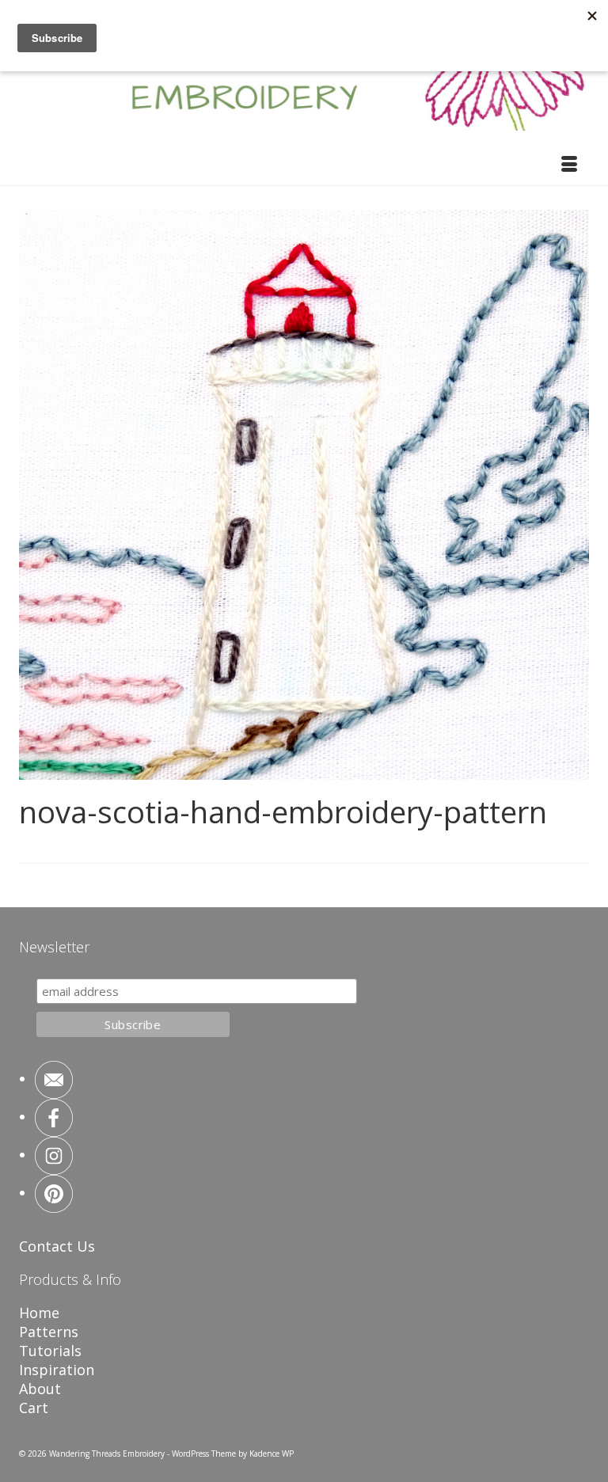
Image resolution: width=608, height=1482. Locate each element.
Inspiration (56, 1369)
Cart (33, 1407)
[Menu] (569, 165)
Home (39, 1312)
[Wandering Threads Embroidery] (304, 75)
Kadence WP (271, 1453)
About (40, 1388)
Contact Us (57, 1246)
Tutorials (50, 1350)
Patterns (48, 1331)
